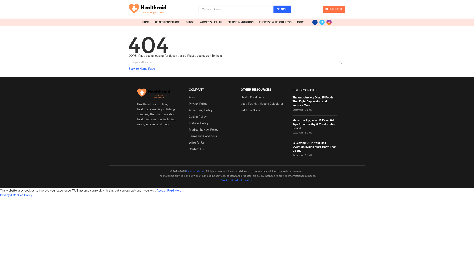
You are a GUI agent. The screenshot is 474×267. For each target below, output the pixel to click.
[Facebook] (315, 22)
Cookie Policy (198, 116)
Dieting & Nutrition (240, 22)
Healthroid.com (195, 171)
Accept (161, 190)
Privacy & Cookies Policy (16, 195)
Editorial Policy (198, 123)
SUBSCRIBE (335, 9)
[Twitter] (322, 22)
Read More (174, 190)
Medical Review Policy (203, 129)
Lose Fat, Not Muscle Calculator (262, 103)
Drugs (190, 22)
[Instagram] (329, 22)
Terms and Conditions (203, 136)
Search (282, 9)
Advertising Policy (200, 110)
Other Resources (256, 89)
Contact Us (196, 149)
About (193, 97)
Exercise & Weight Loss (275, 22)
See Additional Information (237, 180)
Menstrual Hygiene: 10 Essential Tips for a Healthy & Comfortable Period (314, 124)
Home (146, 22)
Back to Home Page (142, 68)
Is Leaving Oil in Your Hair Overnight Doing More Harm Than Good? (314, 146)
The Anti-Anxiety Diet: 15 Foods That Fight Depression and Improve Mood (313, 101)
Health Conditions (167, 22)
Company (196, 89)
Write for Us (197, 142)
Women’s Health (211, 22)
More (300, 22)
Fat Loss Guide (250, 110)
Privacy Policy (198, 103)
